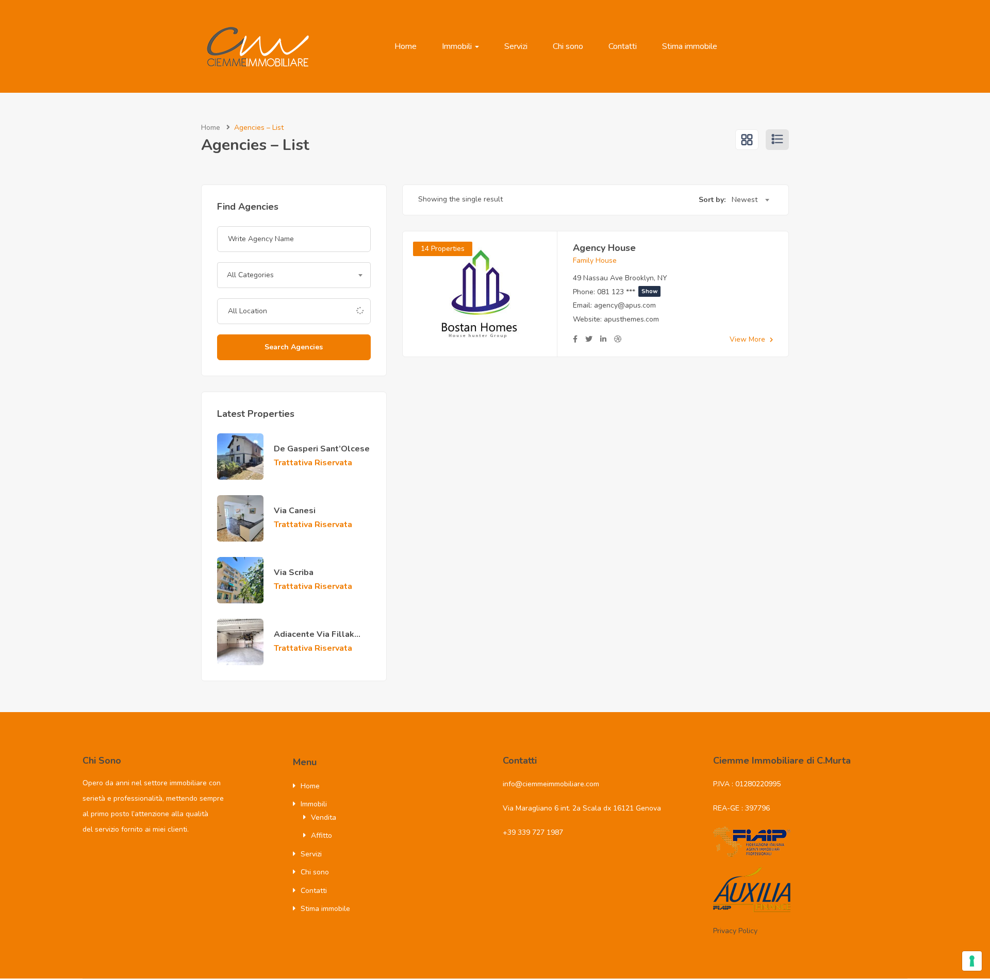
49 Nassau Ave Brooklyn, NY (620, 278)
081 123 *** (627, 292)
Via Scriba (294, 572)
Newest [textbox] (744, 200)
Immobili (458, 46)
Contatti (622, 46)
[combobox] (294, 275)
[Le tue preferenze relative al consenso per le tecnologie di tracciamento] (972, 961)
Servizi (515, 46)
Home (405, 46)
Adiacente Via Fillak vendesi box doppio (314, 640)
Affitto (321, 835)
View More (748, 339)
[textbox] (294, 275)
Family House (595, 260)
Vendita (323, 817)
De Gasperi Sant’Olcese (322, 448)
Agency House (604, 248)
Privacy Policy (735, 931)
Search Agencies (294, 347)
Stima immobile (689, 46)
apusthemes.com (631, 319)
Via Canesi (295, 510)
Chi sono (568, 46)
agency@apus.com (625, 305)
